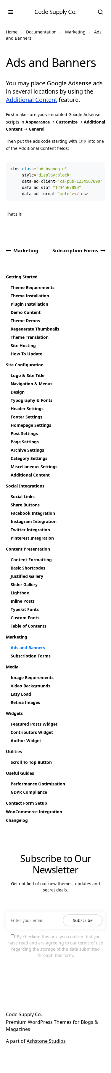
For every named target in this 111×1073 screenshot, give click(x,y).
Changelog (17, 820)
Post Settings (24, 433)
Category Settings (29, 458)
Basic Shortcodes (28, 568)
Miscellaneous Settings (34, 466)
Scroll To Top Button (31, 762)
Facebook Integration (33, 513)
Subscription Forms (75, 250)
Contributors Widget (32, 732)
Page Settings (25, 442)
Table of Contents (28, 626)
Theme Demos (25, 320)
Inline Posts (23, 601)
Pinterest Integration (32, 538)
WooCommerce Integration (34, 811)
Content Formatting (31, 559)
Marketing (75, 32)
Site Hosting (23, 345)
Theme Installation (30, 296)
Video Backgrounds (30, 686)
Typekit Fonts (25, 609)
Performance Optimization (38, 784)
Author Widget (26, 740)
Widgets (14, 713)
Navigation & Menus (31, 383)
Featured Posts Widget (34, 724)
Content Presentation (28, 549)
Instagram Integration (34, 521)
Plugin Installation (29, 304)
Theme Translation (30, 337)
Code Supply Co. (55, 12)
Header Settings (27, 408)
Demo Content (26, 312)
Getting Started (22, 277)
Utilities (14, 751)
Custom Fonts (25, 617)
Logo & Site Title (27, 375)
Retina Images (25, 702)
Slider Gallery (24, 584)
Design (18, 392)
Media (12, 667)
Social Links (23, 496)
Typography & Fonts (31, 400)
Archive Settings (27, 450)
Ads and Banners (28, 647)
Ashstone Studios (46, 1041)
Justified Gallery (27, 576)
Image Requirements (32, 677)
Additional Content (31, 100)
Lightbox (20, 593)
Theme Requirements (32, 287)
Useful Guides (20, 773)
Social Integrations (25, 486)
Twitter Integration (30, 530)
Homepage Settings (31, 425)
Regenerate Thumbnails (35, 329)
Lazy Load (21, 694)
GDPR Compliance (29, 792)
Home (11, 32)
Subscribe (83, 920)
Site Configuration (25, 365)
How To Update (26, 354)
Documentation (41, 32)
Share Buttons (25, 505)
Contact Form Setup (26, 803)
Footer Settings (26, 417)
